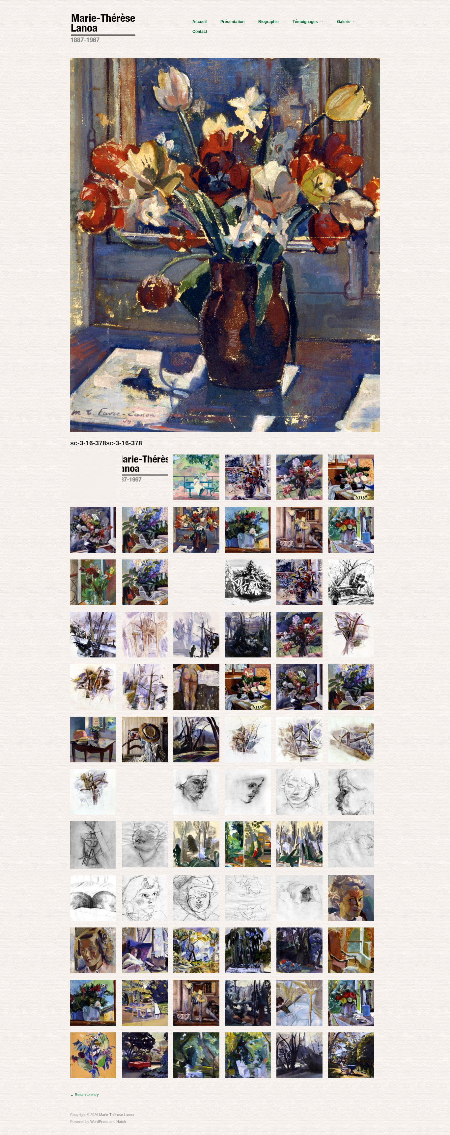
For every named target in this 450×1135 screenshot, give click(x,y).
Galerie (344, 22)
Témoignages (305, 22)
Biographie (268, 22)
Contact (199, 32)
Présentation (232, 22)
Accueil (199, 22)
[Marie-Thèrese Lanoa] (103, 27)
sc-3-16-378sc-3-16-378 (106, 443)
